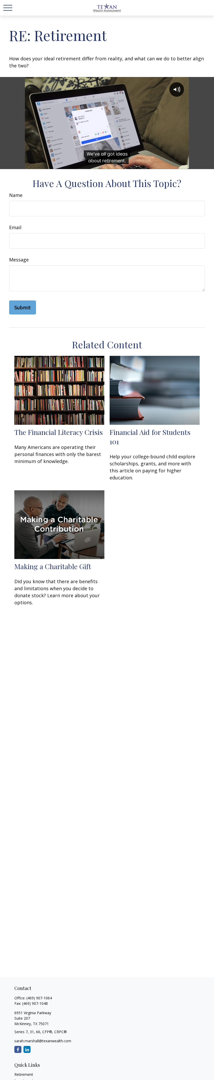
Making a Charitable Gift (52, 566)
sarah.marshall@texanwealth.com (42, 1040)
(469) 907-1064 (39, 997)
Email (15, 227)
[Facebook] (17, 1049)
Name (15, 195)
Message (19, 259)
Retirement (23, 1074)
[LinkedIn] (27, 1049)
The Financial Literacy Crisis (58, 432)
